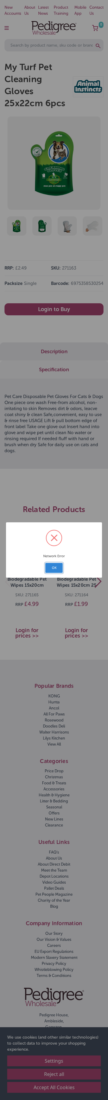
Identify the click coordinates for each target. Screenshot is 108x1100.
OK (54, 568)
